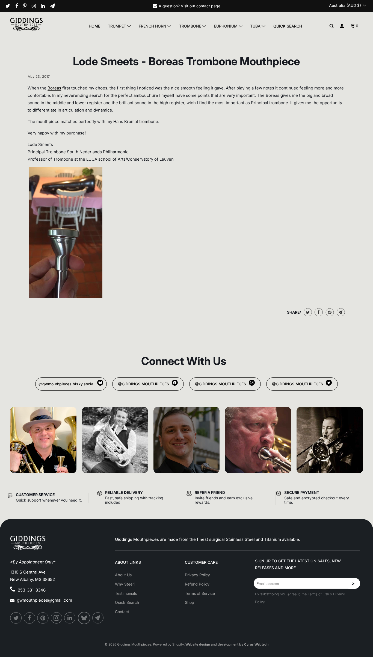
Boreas (54, 88)
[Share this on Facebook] (318, 312)
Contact (122, 611)
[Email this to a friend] (340, 312)
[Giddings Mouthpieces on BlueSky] (84, 618)
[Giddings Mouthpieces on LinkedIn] (45, 6)
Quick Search (287, 26)
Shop (189, 602)
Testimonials (126, 593)
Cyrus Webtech (256, 644)
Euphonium (226, 26)
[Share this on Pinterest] (329, 312)
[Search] (331, 26)
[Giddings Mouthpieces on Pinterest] (27, 6)
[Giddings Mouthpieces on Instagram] (36, 6)
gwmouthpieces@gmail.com (44, 600)
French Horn (153, 26)
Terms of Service (200, 593)
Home (94, 26)
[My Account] (342, 26)
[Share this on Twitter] (307, 312)
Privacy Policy (197, 574)
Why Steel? (125, 584)
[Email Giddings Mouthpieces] (54, 6)
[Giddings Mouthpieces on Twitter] (9, 6)
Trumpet (117, 26)
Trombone (190, 26)
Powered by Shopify (168, 644)
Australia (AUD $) (345, 5)
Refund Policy (197, 584)
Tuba (256, 26)
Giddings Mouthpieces (134, 644)
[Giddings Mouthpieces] (37, 24)
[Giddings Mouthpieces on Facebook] (18, 6)
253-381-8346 (32, 590)
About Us (123, 574)
